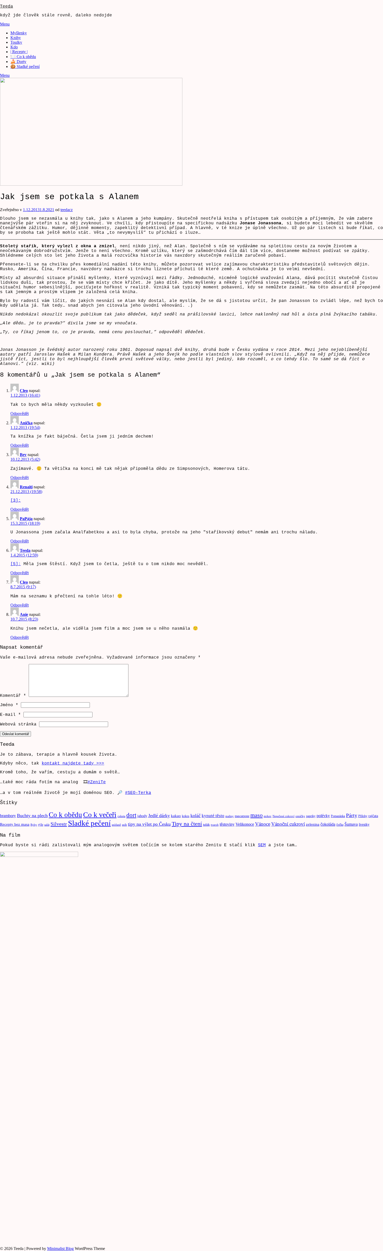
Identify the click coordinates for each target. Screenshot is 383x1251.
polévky (323, 815)
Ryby (33, 824)
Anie (24, 614)
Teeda (6, 6)
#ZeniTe (97, 782)
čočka (339, 824)
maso (256, 815)
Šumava (351, 824)
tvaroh (215, 824)
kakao (176, 816)
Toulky (16, 42)
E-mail (10, 714)
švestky (364, 824)
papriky (311, 816)
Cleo (24, 390)
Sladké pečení (89, 823)
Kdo (14, 47)
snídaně (116, 824)
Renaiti (26, 487)
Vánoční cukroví (288, 824)
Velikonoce (245, 824)
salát (47, 824)
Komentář (13, 695)
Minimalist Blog (60, 1248)
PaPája (26, 518)
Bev (23, 454)
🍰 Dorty (18, 61)
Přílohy (362, 816)
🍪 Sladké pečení (25, 66)
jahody (142, 816)
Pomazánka (338, 816)
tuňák (206, 824)
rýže (40, 824)
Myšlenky (18, 33)
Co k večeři (99, 815)
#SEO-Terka (138, 793)
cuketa (121, 816)
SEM (262, 845)
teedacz (66, 209)
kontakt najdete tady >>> (73, 763)
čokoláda (327, 824)
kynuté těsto (213, 815)
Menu (5, 24)
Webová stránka (18, 724)
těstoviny (227, 824)
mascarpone (242, 816)
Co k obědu (65, 815)
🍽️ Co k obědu (23, 56)
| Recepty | (19, 51)
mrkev (267, 816)
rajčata (373, 816)
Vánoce (262, 824)
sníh (124, 824)
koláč (195, 815)
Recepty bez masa (14, 824)
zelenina (312, 824)
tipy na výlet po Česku (149, 824)
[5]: (15, 564)
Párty (351, 815)
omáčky (300, 816)
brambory (8, 815)
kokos (185, 816)
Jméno (9, 705)
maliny (229, 816)
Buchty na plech (32, 815)
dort (131, 815)
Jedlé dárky (159, 815)
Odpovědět (19, 413)
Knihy (15, 37)
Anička (26, 423)
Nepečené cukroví (283, 816)
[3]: (15, 500)
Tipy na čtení (187, 823)
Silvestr (59, 824)
